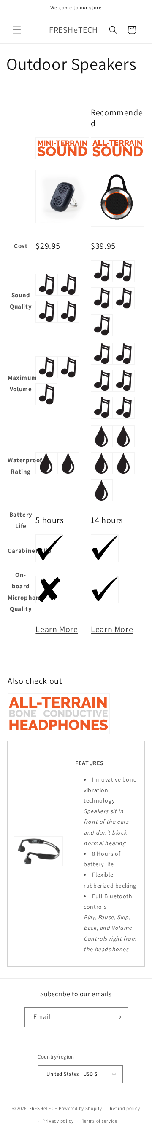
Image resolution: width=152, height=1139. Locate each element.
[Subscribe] (118, 1017)
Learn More (56, 629)
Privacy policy (58, 1121)
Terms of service (99, 1121)
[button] (17, 30)
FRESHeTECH (43, 1108)
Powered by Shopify (80, 1108)
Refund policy (125, 1108)
